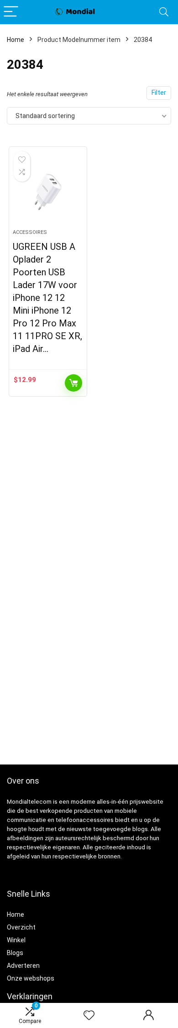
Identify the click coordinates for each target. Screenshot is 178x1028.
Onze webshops (30, 978)
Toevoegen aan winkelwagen (73, 383)
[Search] (164, 12)
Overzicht (21, 927)
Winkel (16, 940)
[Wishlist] (89, 1016)
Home (15, 39)
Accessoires (30, 232)
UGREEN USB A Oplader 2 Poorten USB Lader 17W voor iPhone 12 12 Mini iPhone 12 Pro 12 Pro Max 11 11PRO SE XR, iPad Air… (47, 297)
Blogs (15, 952)
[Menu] (11, 12)
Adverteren (23, 965)
